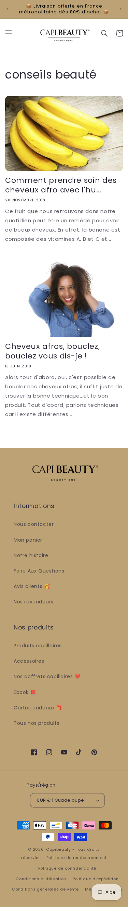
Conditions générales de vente (45, 889)
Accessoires (29, 661)
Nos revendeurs (33, 601)
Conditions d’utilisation (41, 879)
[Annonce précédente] (7, 9)
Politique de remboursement (76, 857)
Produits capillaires (38, 645)
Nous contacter (34, 524)
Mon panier (28, 540)
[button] (8, 33)
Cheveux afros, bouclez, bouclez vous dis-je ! (52, 351)
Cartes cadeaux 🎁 (38, 707)
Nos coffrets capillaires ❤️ (47, 676)
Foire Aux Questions (39, 570)
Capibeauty (59, 849)
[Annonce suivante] (120, 9)
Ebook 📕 (25, 692)
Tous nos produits (36, 723)
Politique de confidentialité (67, 868)
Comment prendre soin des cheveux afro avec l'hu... (61, 185)
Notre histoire (31, 555)
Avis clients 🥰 (32, 586)
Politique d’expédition (95, 879)
